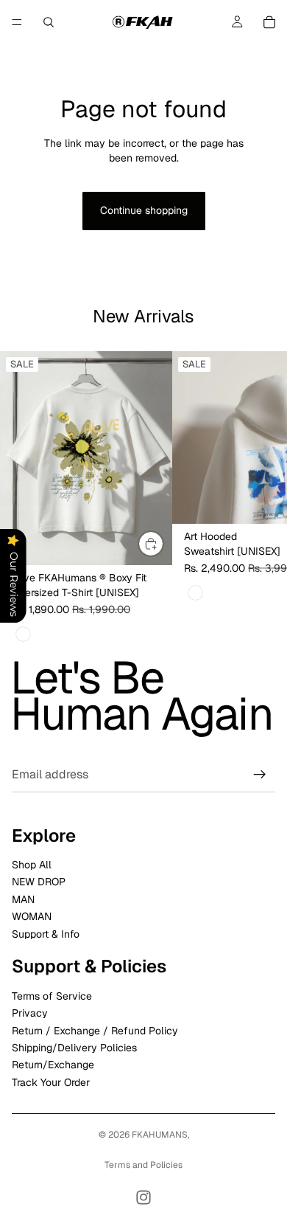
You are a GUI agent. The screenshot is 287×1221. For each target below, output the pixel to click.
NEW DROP (38, 882)
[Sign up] (259, 774)
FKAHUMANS (160, 1135)
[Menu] (17, 22)
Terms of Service (52, 996)
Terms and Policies (143, 1165)
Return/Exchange (53, 1065)
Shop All (32, 865)
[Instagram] (143, 1197)
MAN (23, 899)
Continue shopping (144, 210)
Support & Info (45, 934)
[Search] (48, 22)
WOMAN (32, 917)
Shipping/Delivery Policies (74, 1047)
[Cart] (269, 22)
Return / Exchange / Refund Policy (95, 1030)
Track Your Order (51, 1082)
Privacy (30, 1013)
